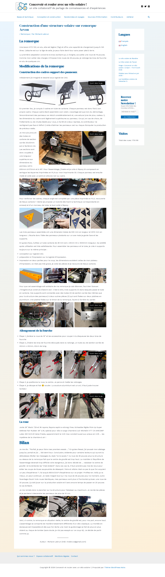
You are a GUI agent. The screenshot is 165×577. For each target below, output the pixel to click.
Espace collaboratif (44, 556)
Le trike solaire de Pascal (128, 62)
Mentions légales (62, 556)
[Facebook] (142, 6)
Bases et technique (25, 17)
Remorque (25, 34)
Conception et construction (49, 17)
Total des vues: (125, 140)
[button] (149, 17)
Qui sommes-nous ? (26, 556)
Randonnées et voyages (74, 17)
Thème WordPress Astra (114, 567)
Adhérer (130, 17)
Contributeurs (117, 17)
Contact (74, 556)
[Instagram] (149, 6)
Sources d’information (97, 17)
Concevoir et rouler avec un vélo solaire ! (58, 4)
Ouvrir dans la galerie (97, 83)
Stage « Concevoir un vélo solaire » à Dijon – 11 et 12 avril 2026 (129, 68)
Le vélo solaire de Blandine (128, 58)
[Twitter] (145, 6)
